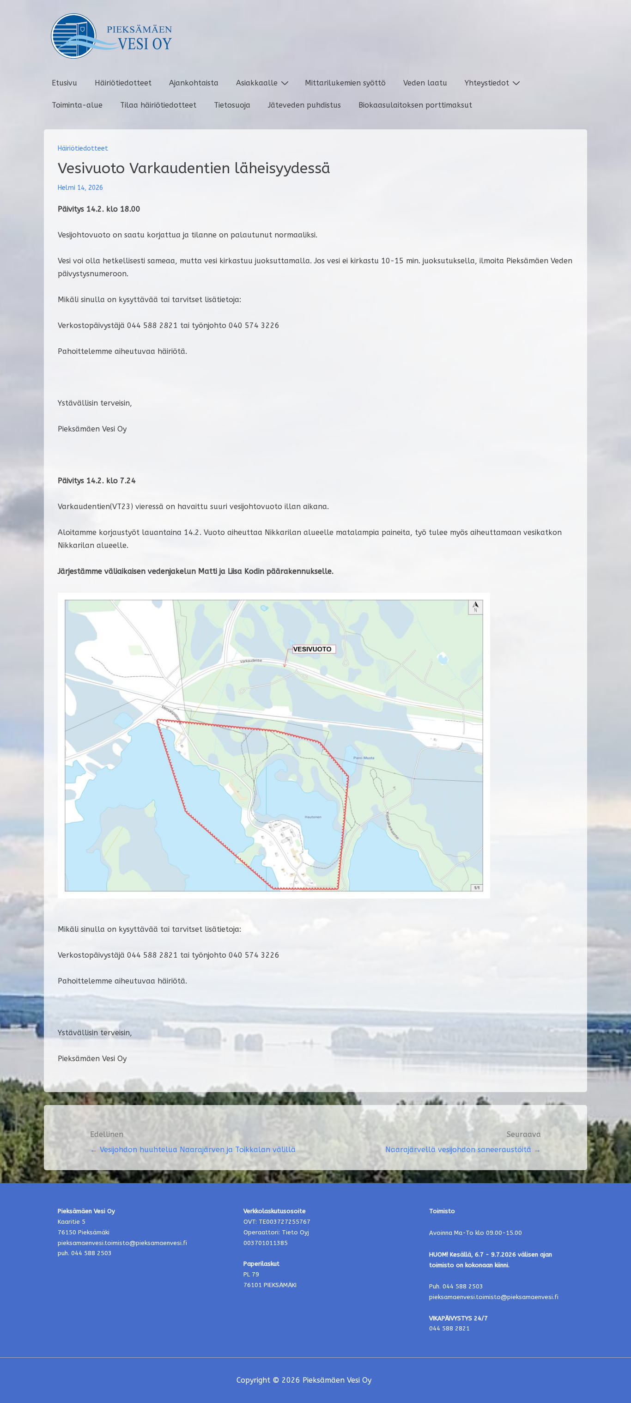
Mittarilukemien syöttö (345, 83)
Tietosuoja (232, 105)
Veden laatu (425, 83)
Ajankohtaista (193, 83)
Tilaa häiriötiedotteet (158, 105)
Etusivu (64, 83)
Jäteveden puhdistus (304, 105)
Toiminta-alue (77, 105)
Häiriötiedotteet (123, 83)
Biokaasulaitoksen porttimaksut (415, 105)
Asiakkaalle (257, 83)
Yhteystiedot (487, 83)
